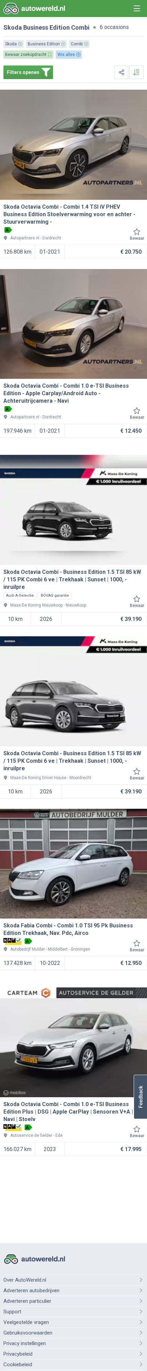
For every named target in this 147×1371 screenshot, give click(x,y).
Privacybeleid (17, 1354)
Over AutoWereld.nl (24, 1280)
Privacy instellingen (24, 1343)
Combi (80, 27)
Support (12, 1312)
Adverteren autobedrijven (31, 1290)
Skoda (12, 27)
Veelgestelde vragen (26, 1322)
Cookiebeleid (17, 1364)
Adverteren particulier (27, 1301)
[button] (140, 1097)
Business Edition (46, 27)
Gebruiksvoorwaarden (27, 1333)
